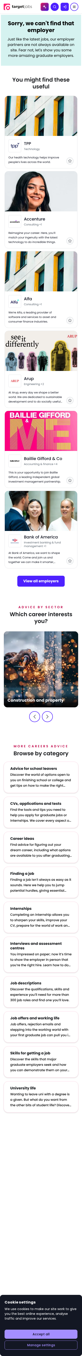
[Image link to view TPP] (14, 146)
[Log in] (65, 7)
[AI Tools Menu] (45, 7)
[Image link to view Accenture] (14, 221)
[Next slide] (47, 716)
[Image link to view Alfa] (14, 301)
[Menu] (74, 7)
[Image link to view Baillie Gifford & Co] (14, 461)
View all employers (41, 581)
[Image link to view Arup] (14, 381)
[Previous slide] (34, 716)
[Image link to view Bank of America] (14, 541)
